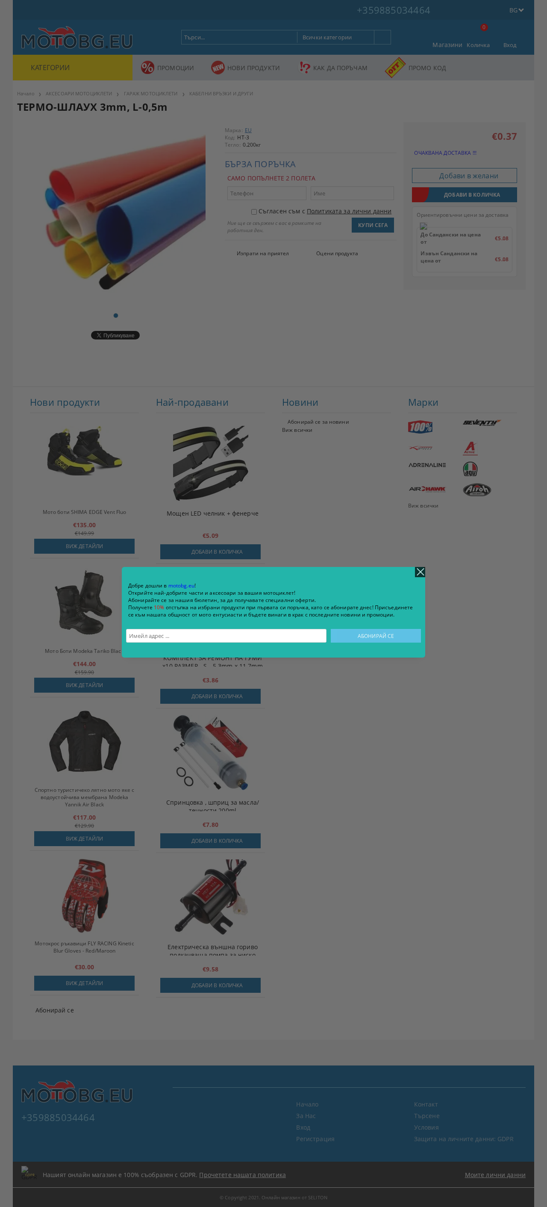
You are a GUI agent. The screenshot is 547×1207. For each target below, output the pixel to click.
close (420, 572)
